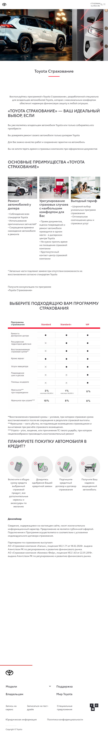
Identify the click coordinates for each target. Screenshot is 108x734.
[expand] (104, 4)
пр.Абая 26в (95, 6)
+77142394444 (95, 3)
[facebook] (91, 705)
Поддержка (64, 686)
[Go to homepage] (4, 4)
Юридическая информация (21, 719)
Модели (11, 686)
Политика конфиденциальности (65, 719)
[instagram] (96, 705)
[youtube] (92, 709)
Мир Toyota (64, 694)
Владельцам (14, 694)
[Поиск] (101, 4)
